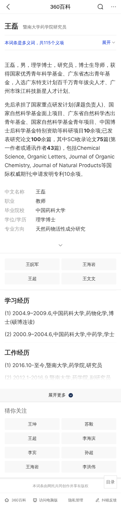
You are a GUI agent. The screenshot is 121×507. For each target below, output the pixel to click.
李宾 (32, 452)
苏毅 (89, 424)
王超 (32, 278)
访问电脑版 (48, 500)
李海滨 (89, 438)
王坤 (32, 424)
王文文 (89, 278)
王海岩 (89, 264)
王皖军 (32, 264)
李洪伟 (89, 466)
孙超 (89, 452)
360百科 (60, 7)
